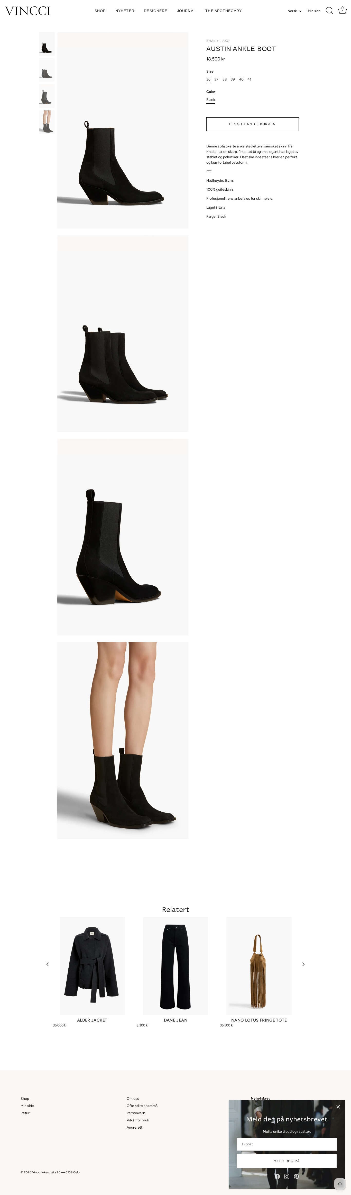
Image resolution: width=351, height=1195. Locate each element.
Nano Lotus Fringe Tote (259, 1020)
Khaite (212, 41)
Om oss (133, 1098)
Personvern (136, 1113)
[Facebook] (277, 1176)
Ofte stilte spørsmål (142, 1106)
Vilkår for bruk (138, 1120)
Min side (314, 11)
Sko (226, 41)
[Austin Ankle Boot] (47, 44)
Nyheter (124, 11)
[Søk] (329, 10)
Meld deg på (286, 1161)
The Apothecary (223, 11)
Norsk (292, 11)
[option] (47, 44)
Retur (25, 1113)
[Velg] (338, 1106)
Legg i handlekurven (252, 124)
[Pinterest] (296, 1176)
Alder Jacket (92, 1020)
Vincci (36, 1172)
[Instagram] (286, 1176)
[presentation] (47, 964)
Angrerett (134, 1127)
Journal (186, 11)
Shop (100, 11)
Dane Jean (175, 1020)
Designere (155, 11)
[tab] (252, 181)
